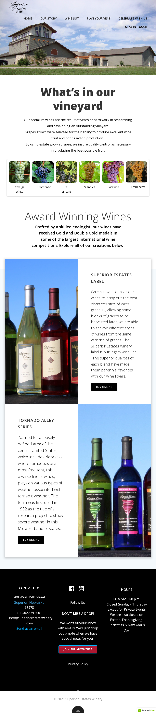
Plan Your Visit (98, 18)
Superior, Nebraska (29, 602)
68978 (29, 607)
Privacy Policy (78, 664)
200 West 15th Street (29, 597)
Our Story (48, 18)
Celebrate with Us (133, 18)
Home (28, 18)
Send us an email (29, 628)
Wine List (72, 18)
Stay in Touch (136, 27)
